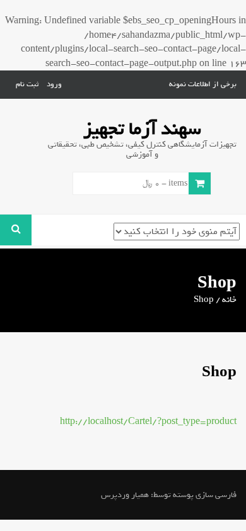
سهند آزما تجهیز (142, 128)
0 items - (168, 183)
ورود (54, 84)
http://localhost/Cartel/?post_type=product (148, 421)
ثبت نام (27, 84)
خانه (229, 300)
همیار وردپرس (125, 494)
